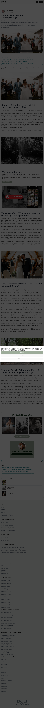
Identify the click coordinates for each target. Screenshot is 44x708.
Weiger (22, 355)
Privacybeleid (19, 360)
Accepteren (22, 352)
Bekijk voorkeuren (22, 358)
